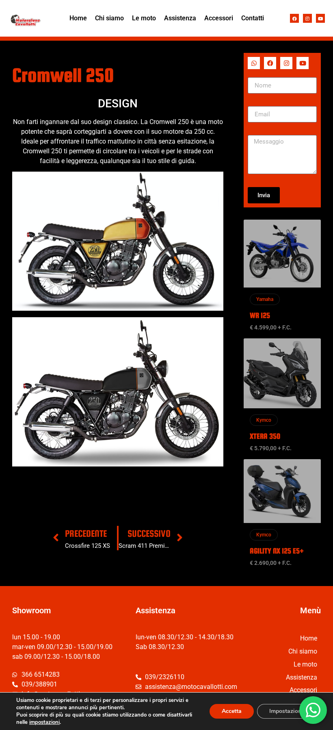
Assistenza (180, 18)
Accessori (218, 18)
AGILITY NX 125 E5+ (277, 551)
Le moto (144, 18)
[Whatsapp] (254, 63)
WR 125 (260, 315)
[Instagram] (307, 18)
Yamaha (264, 299)
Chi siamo (109, 18)
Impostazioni (286, 711)
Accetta (232, 711)
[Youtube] (320, 18)
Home (78, 18)
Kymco (263, 420)
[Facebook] (294, 18)
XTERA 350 (265, 436)
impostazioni (44, 722)
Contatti (252, 18)
